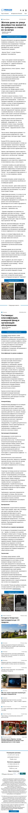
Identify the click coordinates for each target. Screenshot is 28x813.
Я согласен (14, 811)
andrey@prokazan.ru (13, 757)
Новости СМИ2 (5, 282)
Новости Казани (6, 19)
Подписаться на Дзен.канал (14, 36)
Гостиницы (4, 335)
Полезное (5, 312)
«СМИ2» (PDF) (23, 802)
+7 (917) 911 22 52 (13, 755)
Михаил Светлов (6, 327)
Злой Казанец (17, 588)
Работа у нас (13, 768)
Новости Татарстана (7, 615)
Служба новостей (6, 32)
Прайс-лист (13, 759)
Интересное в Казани (7, 737)
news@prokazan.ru (13, 766)
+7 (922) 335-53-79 (13, 764)
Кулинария (5, 651)
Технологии (5, 690)
